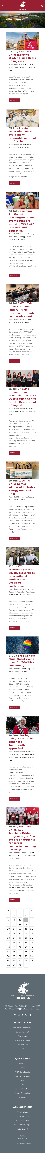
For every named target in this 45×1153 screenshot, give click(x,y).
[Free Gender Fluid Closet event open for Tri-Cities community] (22, 645)
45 (8, 951)
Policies (22, 1136)
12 (20, 920)
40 (8, 947)
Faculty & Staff (22, 1045)
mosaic (12, 671)
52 (20, 956)
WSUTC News (23, 147)
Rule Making (22, 1138)
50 (8, 956)
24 (31, 929)
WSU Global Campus (22, 1125)
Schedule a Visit (22, 1032)
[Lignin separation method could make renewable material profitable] (22, 118)
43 (26, 947)
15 (8, 924)
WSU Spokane (22, 1116)
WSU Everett (22, 1129)
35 (8, 942)
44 (31, 947)
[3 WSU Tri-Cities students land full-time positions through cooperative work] (22, 293)
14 (32, 920)
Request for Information (23, 1028)
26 (14, 933)
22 (20, 929)
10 (8, 920)
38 (26, 942)
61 (14, 965)
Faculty (28, 144)
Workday (22, 1097)
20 (8, 929)
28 (26, 933)
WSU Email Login (22, 1072)
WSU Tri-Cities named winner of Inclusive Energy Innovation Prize (22, 487)
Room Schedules (22, 1093)
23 (26, 929)
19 (32, 924)
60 (8, 965)
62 (20, 965)
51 (14, 956)
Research (12, 592)
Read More (14, 100)
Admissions (22, 1036)
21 (14, 929)
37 (20, 942)
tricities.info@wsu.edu (30, 1009)
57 (20, 961)
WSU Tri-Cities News (22, 1089)
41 (14, 947)
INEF (11, 500)
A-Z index (22, 1085)
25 (8, 933)
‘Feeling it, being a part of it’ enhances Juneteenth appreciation (21, 742)
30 (8, 938)
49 (31, 951)
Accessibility (22, 1141)
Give (22, 1049)
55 (8, 961)
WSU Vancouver (22, 1120)
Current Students (22, 1040)
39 (31, 942)
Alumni (28, 320)
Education (22, 855)
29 (31, 933)
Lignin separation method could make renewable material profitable (22, 135)
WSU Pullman (22, 1112)
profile (11, 67)
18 (26, 924)
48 (26, 951)
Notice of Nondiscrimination (22, 1143)
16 (14, 924)
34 (31, 938)
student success (21, 67)
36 (14, 942)
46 (14, 951)
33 (26, 938)
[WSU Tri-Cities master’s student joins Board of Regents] (22, 41)
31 (14, 938)
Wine (11, 239)
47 (20, 951)
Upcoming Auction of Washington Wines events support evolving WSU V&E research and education (22, 221)
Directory (22, 1080)
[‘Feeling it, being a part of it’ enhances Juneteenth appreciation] (22, 725)
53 (26, 956)
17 (20, 924)
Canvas (22, 1068)
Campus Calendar (22, 1076)
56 (14, 961)
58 (26, 961)
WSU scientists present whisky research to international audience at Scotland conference (22, 576)
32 (20, 938)
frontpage (29, 64)
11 (14, 920)
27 (20, 933)
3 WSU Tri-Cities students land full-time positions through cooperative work (21, 310)
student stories (21, 757)
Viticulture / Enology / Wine (20, 237)
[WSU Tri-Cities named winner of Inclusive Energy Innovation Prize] (22, 470)
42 (20, 947)
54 (31, 956)
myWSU (22, 1064)
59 (31, 961)
